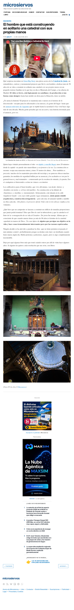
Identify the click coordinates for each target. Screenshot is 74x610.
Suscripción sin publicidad (33, 433)
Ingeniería (7, 21)
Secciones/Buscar (19, 12)
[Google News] (4, 584)
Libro (6, 15)
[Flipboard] (15, 584)
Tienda (62, 12)
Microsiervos (22, 387)
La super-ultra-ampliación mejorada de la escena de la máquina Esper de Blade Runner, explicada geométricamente (38, 549)
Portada (7, 12)
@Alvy (9, 37)
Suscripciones (52, 12)
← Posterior (8, 566)
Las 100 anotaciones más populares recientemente (41, 561)
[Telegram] (18, 584)
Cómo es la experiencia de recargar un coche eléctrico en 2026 (38, 530)
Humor (31, 12)
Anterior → (63, 566)
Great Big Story (29, 81)
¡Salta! (65, 15)
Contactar (40, 12)
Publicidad (65, 589)
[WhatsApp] (22, 584)
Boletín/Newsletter (41, 589)
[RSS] (7, 584)
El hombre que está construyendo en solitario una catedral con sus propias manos (28, 28)
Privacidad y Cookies (16, 591)
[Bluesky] (11, 584)
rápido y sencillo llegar (47, 164)
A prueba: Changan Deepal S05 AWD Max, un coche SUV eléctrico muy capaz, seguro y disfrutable (38, 522)
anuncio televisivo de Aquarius (17, 106)
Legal (5, 591)
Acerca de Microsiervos (11, 589)
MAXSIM (32, 499)
